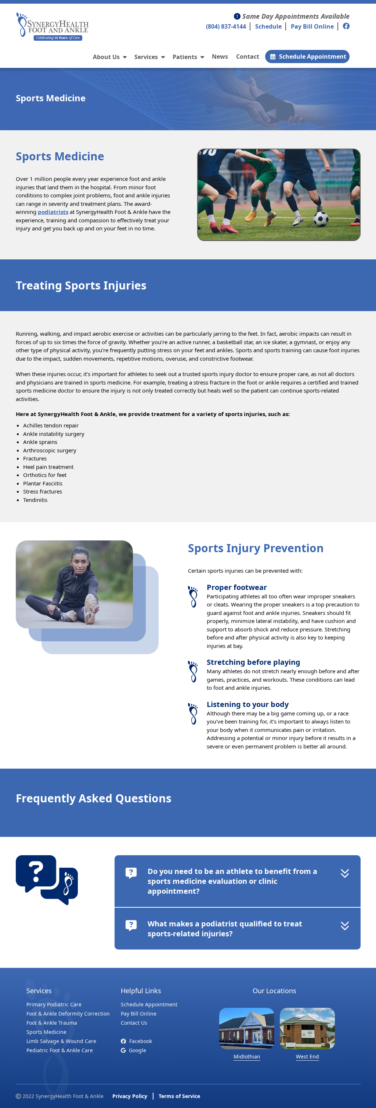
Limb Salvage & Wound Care (61, 1041)
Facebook (140, 1041)
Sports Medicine (46, 1031)
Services (146, 57)
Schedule (268, 26)
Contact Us (134, 1022)
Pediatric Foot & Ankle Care (59, 1050)
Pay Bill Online (312, 26)
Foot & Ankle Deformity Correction (68, 1013)
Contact (247, 56)
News (220, 56)
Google (136, 1050)
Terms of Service (179, 1096)
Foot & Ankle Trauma (51, 1022)
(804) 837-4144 (226, 26)
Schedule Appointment (312, 56)
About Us (107, 57)
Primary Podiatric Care (54, 1004)
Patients (186, 57)
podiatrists (53, 211)
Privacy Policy (129, 1096)
